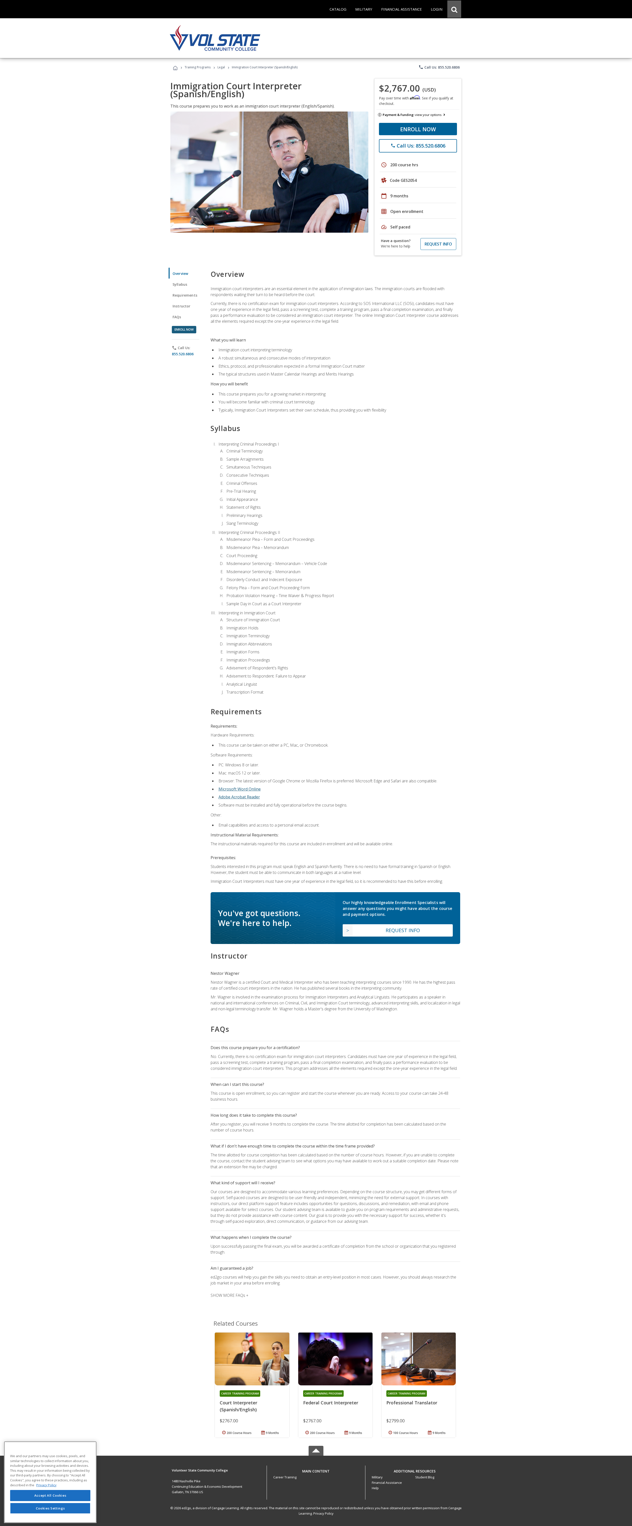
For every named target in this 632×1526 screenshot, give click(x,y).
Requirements (185, 295)
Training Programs (198, 67)
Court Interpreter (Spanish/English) (238, 1406)
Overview (180, 273)
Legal (221, 67)
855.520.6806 (183, 354)
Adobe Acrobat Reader (239, 797)
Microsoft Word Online (239, 789)
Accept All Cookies (50, 1495)
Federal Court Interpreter (330, 1403)
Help (375, 1488)
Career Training (284, 1477)
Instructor (182, 306)
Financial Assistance (387, 1482)
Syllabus (180, 284)
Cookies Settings (50, 1508)
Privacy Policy (323, 1513)
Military (377, 1477)
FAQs (177, 317)
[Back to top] (316, 1470)
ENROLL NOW (418, 129)
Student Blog (424, 1477)
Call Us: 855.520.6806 (439, 67)
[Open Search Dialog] (454, 9)
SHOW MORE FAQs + (229, 1295)
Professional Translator (411, 1403)
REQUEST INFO (438, 244)
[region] (50, 1482)
